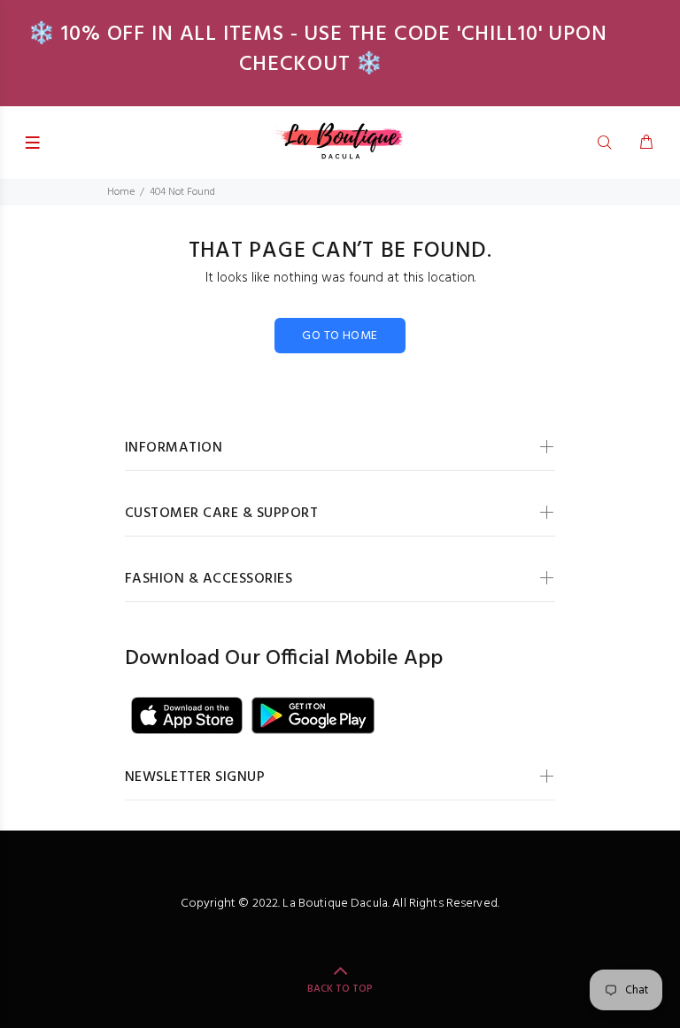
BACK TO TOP (340, 989)
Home (121, 192)
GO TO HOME (339, 336)
